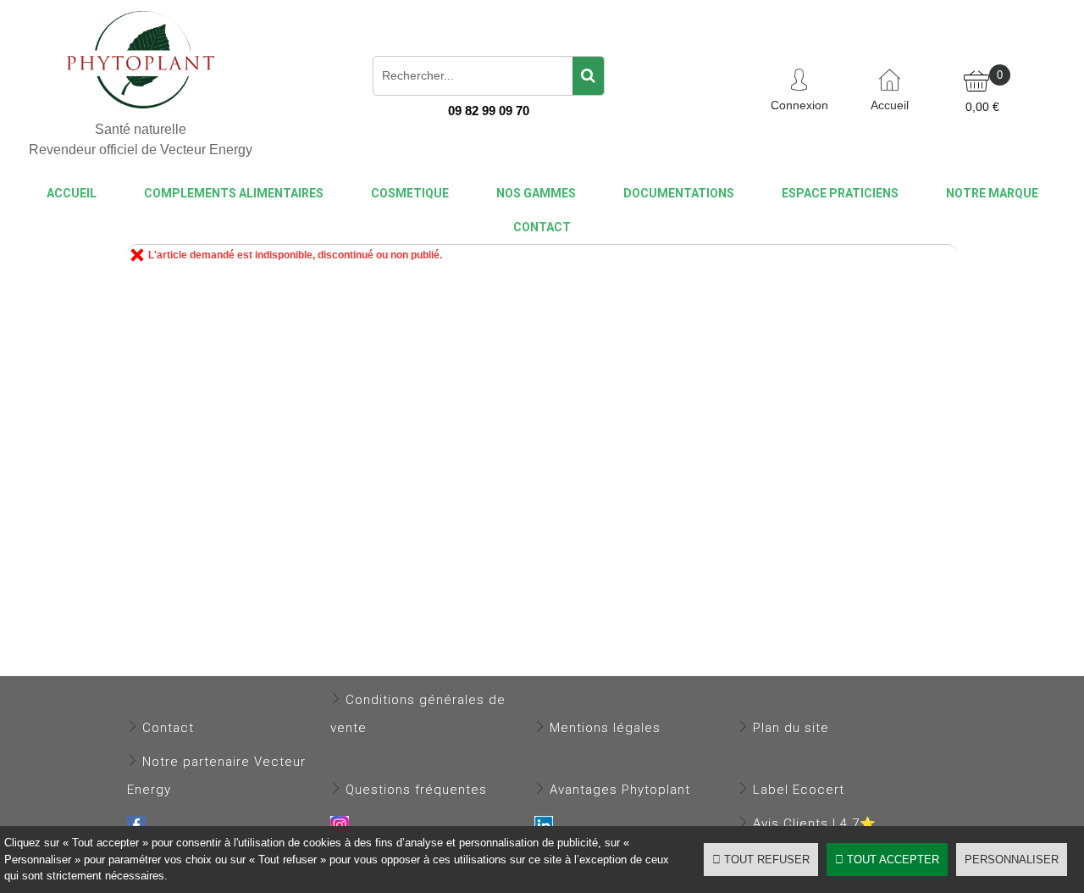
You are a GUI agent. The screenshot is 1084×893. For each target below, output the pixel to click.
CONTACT (542, 227)
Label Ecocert (798, 789)
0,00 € (982, 107)
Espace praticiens (840, 193)
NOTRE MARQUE (992, 193)
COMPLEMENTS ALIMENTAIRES (234, 193)
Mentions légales (605, 727)
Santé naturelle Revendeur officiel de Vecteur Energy (140, 139)
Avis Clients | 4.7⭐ (815, 823)
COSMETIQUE (410, 193)
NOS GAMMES (536, 193)
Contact (168, 727)
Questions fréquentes (416, 789)
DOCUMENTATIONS (678, 193)
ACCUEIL (72, 193)
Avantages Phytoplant (620, 789)
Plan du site (791, 727)
